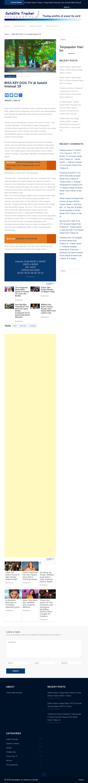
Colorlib (35, 780)
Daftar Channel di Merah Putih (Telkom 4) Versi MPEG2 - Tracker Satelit (71, 201)
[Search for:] (70, 7)
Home (6, 26)
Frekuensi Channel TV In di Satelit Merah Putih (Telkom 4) (70, 165)
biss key (23, 326)
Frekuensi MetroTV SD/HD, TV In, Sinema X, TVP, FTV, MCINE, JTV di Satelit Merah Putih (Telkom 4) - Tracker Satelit (70, 156)
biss (15, 326)
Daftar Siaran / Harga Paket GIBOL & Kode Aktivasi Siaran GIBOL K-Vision (71, 70)
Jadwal (9, 748)
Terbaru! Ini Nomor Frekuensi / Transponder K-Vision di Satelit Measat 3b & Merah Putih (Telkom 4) (64, 717)
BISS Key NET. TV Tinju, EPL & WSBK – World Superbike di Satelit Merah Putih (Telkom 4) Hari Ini (71, 210)
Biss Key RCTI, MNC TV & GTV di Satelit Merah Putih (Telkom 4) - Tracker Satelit (70, 224)
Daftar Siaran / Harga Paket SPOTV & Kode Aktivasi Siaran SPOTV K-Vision (71, 80)
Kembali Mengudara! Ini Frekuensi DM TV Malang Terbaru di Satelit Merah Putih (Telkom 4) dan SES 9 (70, 188)
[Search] (82, 7)
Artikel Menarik (19, 26)
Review (9, 760)
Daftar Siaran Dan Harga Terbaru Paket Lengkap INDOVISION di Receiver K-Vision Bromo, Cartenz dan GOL (70, 124)
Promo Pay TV (51, 26)
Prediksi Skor (11, 752)
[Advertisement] (30, 445)
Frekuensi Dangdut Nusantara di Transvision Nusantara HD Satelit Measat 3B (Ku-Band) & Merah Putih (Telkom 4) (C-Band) (71, 252)
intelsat (33, 326)
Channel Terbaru (35, 26)
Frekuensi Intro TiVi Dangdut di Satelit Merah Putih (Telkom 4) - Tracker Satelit (70, 241)
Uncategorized (10, 76)
